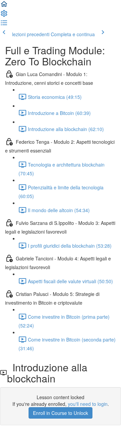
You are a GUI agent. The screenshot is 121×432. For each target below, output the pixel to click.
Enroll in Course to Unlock (60, 413)
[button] (4, 6)
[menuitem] (4, 15)
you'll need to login (88, 403)
